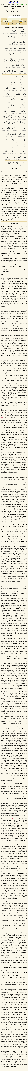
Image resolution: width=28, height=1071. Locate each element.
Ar (6, 23)
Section (20, 21)
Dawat (14, 11)
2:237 (2, 417)
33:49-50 (18, 15)
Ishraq (18, 11)
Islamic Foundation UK (18, 10)
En (9, 23)
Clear (21, 11)
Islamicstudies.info (14, 1)
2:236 (16, 437)
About (4, 4)
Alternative (19, 13)
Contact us (10, 4)
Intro (13, 23)
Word (17, 23)
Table (25, 21)
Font (15, 4)
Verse (16, 21)
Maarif (10, 11)
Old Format (13, 13)
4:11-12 (11, 818)
